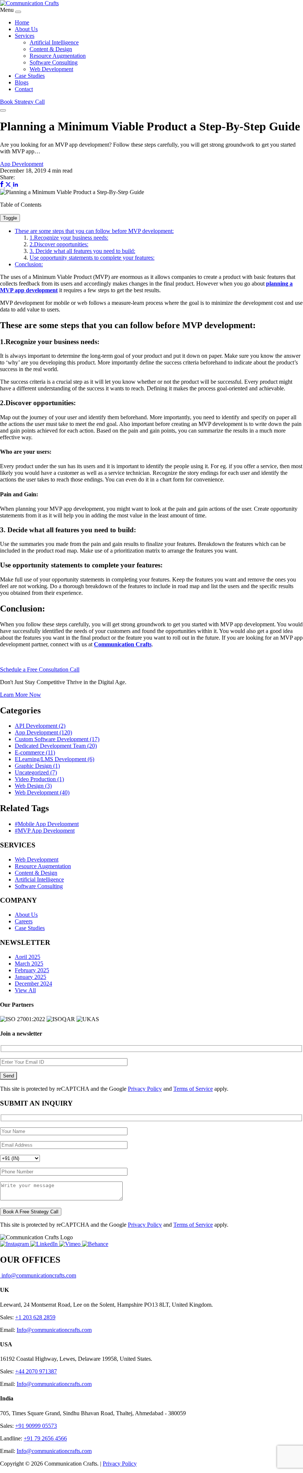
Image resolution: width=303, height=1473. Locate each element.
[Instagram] (15, 1244)
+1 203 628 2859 (35, 1317)
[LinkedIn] (44, 1244)
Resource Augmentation (58, 56)
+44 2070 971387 (36, 1371)
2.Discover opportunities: (59, 244)
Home (22, 22)
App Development (21, 164)
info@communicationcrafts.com (38, 1275)
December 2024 (33, 983)
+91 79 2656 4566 (45, 1438)
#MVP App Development (45, 830)
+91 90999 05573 (36, 1426)
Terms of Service (193, 1089)
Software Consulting (54, 62)
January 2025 (30, 977)
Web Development (51, 69)
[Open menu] (3, 110)
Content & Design (51, 49)
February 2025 (32, 970)
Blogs (21, 82)
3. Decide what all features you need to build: (82, 251)
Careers (24, 921)
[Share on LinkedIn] (15, 185)
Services (24, 36)
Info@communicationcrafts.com (54, 1330)
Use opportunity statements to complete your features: (92, 257)
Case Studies (30, 76)
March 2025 (29, 963)
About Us (26, 29)
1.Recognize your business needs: (69, 237)
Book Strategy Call (22, 102)
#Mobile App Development (47, 824)
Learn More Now (20, 694)
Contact (24, 89)
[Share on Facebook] (2, 185)
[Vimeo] (70, 1244)
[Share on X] (9, 185)
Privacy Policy (145, 1089)
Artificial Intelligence (54, 42)
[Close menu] (18, 12)
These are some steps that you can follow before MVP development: (94, 231)
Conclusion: (29, 264)
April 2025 (27, 957)
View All (25, 990)
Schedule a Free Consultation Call (39, 669)
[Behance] (95, 1244)
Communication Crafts (123, 644)
